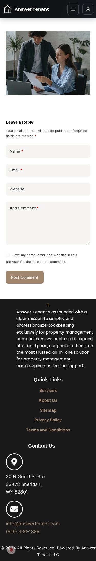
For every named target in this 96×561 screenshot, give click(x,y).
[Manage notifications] (11, 550)
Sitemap (48, 410)
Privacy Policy (48, 419)
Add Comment (24, 207)
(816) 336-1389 (22, 531)
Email (16, 170)
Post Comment (24, 277)
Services (48, 390)
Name (16, 151)
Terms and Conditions (48, 429)
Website (17, 189)
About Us (48, 400)
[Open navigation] (73, 9)
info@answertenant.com (33, 523)
